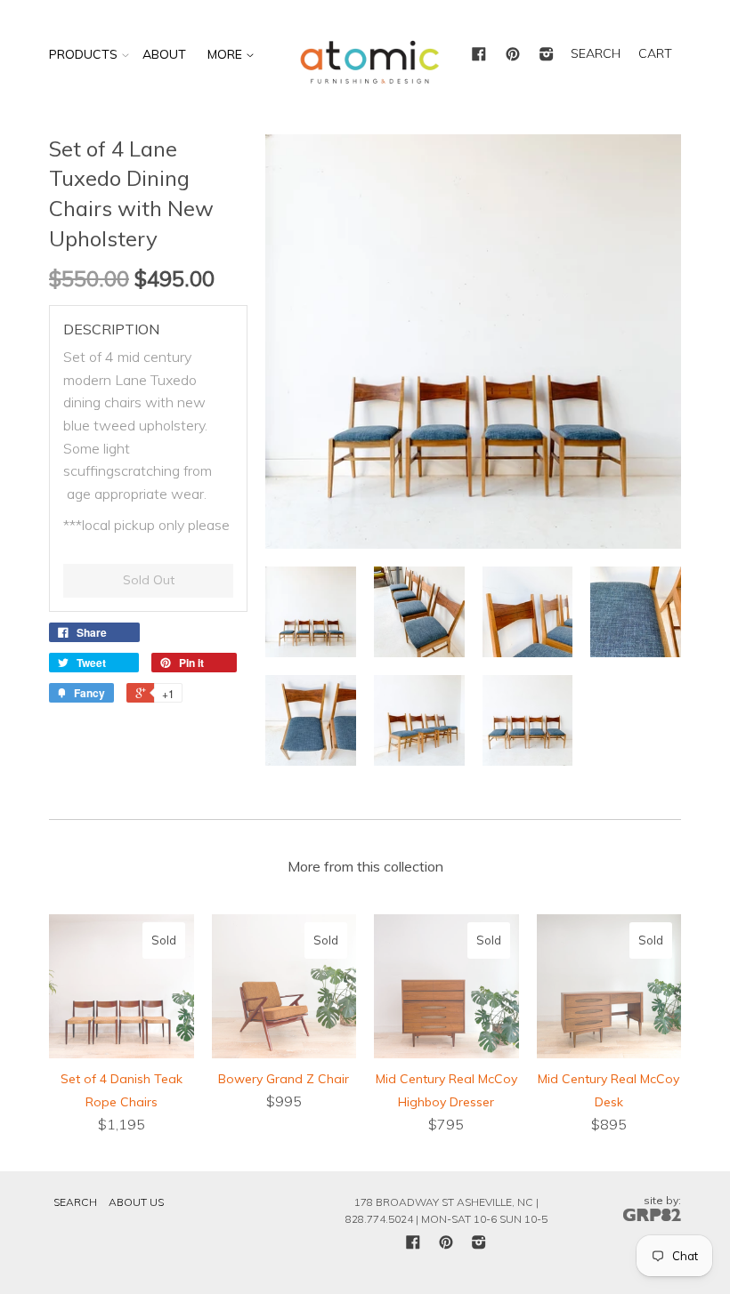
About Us (136, 1202)
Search (75, 1202)
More (226, 54)
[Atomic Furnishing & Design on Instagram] (546, 55)
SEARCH (595, 53)
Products (83, 54)
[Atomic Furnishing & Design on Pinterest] (513, 55)
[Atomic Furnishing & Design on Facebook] (479, 55)
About (164, 54)
